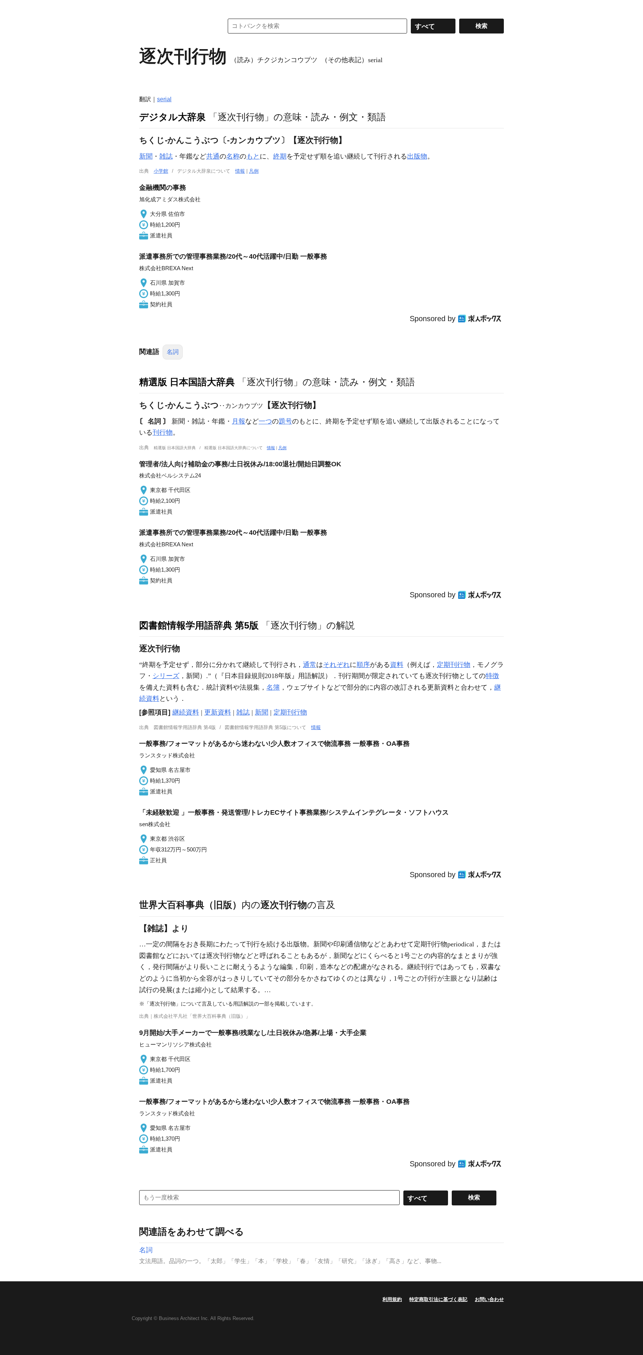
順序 (363, 664)
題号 (285, 421)
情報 (240, 171)
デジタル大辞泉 (172, 117)
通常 (309, 664)
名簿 (273, 687)
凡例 (254, 171)
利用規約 (392, 1299)
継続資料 (185, 712)
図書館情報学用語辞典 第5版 (199, 625)
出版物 (417, 156)
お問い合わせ (489, 1299)
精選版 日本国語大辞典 (187, 382)
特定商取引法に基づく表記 (438, 1299)
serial (164, 99)
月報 (238, 421)
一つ (265, 421)
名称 (233, 156)
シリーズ (166, 676)
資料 (396, 664)
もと (253, 156)
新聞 (146, 156)
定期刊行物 (453, 664)
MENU (146, 7)
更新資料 (217, 712)
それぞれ (336, 664)
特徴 (492, 676)
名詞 (173, 352)
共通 (213, 156)
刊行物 (163, 432)
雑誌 (166, 156)
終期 (280, 156)
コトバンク (176, 26)
